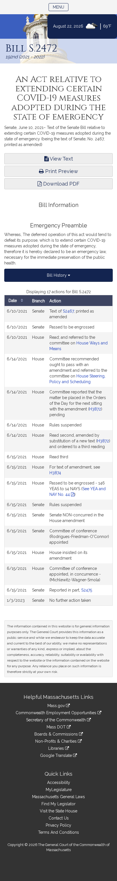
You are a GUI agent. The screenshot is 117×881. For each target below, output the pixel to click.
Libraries (56, 748)
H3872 (95, 409)
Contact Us (59, 818)
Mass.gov (56, 705)
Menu (60, 7)
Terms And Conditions (58, 832)
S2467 (68, 311)
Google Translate (56, 755)
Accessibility (58, 782)
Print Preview (61, 171)
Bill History (57, 275)
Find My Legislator (58, 804)
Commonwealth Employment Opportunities (56, 712)
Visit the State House (58, 811)
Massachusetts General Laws (58, 796)
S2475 (86, 590)
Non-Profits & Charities (56, 741)
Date (13, 300)
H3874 (55, 473)
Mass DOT (57, 727)
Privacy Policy (58, 825)
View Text (61, 159)
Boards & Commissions (56, 734)
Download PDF (61, 184)
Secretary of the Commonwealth (56, 720)
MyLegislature (59, 789)
